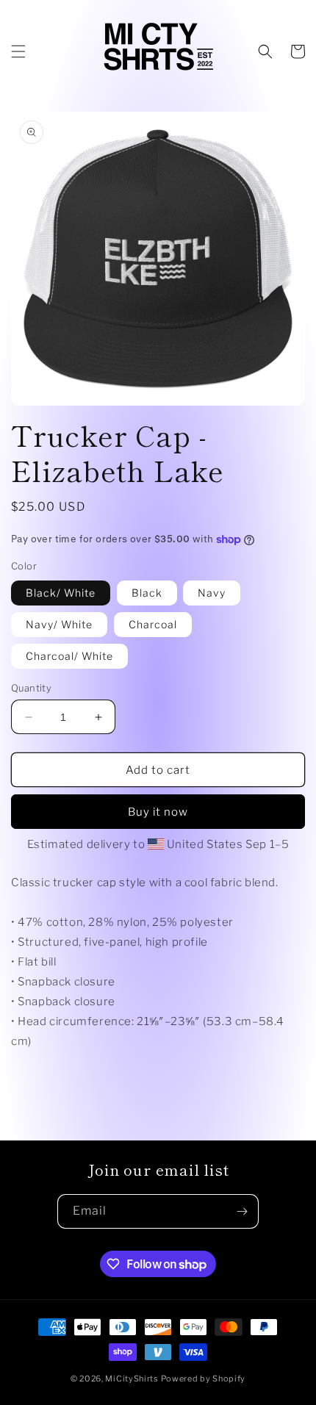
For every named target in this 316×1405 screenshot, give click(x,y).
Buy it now (158, 812)
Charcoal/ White (69, 656)
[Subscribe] (242, 1211)
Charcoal (153, 624)
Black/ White (61, 592)
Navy (212, 592)
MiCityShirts (131, 1378)
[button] (18, 51)
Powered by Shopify (203, 1378)
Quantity (31, 688)
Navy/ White (59, 624)
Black (147, 592)
